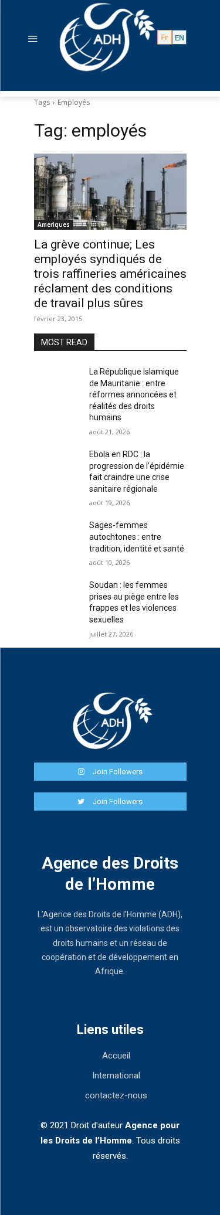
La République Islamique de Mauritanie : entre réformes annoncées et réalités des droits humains (134, 394)
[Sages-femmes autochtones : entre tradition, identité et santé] (57, 536)
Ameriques (54, 224)
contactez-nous (116, 1095)
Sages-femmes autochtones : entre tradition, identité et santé (136, 536)
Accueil (116, 1055)
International (116, 1075)
